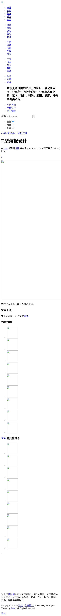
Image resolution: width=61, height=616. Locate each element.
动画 (9, 82)
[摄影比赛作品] (12, 373)
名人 (9, 65)
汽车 (9, 62)
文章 (9, 128)
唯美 (9, 54)
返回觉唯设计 (8, 133)
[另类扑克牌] (12, 420)
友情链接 (11, 108)
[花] (12, 349)
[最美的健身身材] (12, 477)
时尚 (9, 16)
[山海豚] (12, 465)
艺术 (9, 42)
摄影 (9, 30)
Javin (13, 608)
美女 (9, 59)
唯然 (9, 125)
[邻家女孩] (12, 489)
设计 (9, 45)
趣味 (9, 36)
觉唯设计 (29, 605)
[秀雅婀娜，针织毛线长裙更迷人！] (12, 453)
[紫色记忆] (12, 513)
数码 (9, 68)
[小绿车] (12, 408)
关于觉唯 (11, 111)
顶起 (3, 613)
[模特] (12, 396)
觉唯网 (11, 594)
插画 (9, 48)
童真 (9, 76)
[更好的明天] (12, 385)
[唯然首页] (2, 2)
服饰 (9, 25)
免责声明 (11, 105)
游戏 (9, 71)
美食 (9, 13)
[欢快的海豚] (12, 536)
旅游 (9, 10)
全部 (9, 121)
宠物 (9, 79)
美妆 (9, 33)
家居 (9, 7)
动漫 (9, 51)
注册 (24, 133)
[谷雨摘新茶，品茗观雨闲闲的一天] (12, 548)
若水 (5, 148)
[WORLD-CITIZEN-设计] (12, 432)
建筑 (9, 19)
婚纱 (9, 27)
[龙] (12, 501)
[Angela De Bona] (12, 525)
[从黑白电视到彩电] (12, 361)
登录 (19, 133)
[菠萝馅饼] (12, 337)
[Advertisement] (19, 572)
